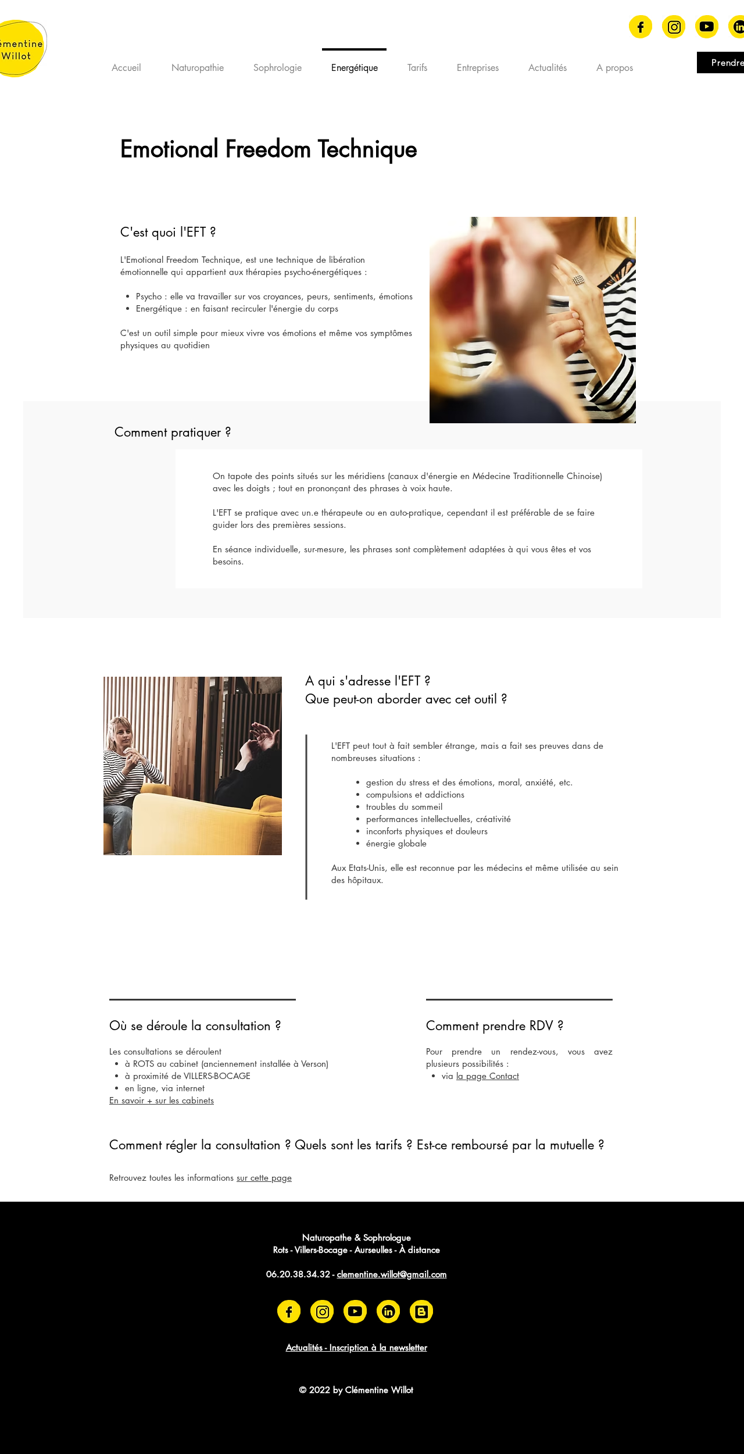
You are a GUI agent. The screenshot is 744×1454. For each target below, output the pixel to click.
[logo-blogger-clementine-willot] (421, 1311)
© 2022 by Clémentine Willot (356, 1389)
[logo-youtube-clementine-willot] (706, 26)
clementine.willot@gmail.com (392, 1274)
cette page (271, 1177)
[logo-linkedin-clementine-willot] (388, 1311)
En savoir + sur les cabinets (161, 1100)
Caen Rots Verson (144, 1403)
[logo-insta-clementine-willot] (673, 26)
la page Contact (487, 1075)
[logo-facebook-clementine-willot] (640, 26)
